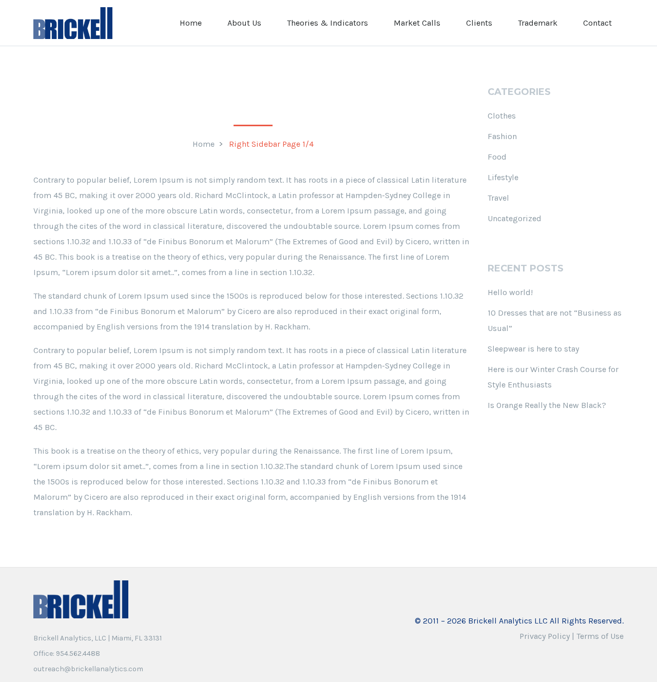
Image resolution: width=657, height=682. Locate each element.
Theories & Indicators (327, 23)
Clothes (502, 116)
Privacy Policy (544, 636)
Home (191, 23)
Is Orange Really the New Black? (547, 405)
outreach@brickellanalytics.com (88, 669)
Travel (498, 198)
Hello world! (510, 292)
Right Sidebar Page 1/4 (271, 144)
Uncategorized (515, 218)
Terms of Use (600, 636)
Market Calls (417, 23)
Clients (479, 23)
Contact (597, 23)
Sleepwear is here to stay (533, 349)
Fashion (502, 136)
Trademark (537, 23)
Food (497, 157)
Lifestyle (503, 177)
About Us (244, 23)
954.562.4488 (78, 653)
